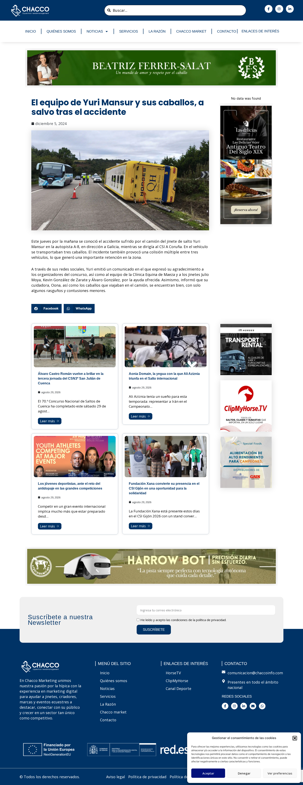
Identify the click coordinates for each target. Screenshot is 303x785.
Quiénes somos (61, 31)
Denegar (244, 773)
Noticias (95, 31)
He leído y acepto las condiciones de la (183, 620)
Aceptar (208, 773)
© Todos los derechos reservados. (50, 776)
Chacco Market (191, 31)
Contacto (226, 31)
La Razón (157, 31)
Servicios (128, 31)
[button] (295, 738)
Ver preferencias (280, 773)
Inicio (30, 31)
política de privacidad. (211, 620)
